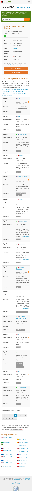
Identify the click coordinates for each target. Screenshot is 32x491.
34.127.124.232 (7, 462)
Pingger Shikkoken (20, 268)
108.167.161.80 (7, 456)
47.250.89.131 (23, 460)
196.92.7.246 (22, 467)
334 (13, 418)
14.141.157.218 (23, 451)
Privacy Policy (26, 479)
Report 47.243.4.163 (16, 68)
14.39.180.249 (7, 467)
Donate (18, 483)
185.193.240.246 (23, 442)
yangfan (21, 155)
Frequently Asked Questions (18, 482)
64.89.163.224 (23, 439)
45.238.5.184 (6, 442)
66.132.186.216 (23, 448)
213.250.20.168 (7, 454)
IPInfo (11, 65)
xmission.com (23, 221)
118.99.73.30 (22, 445)
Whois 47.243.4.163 (16, 72)
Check (27, 19)
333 (9, 418)
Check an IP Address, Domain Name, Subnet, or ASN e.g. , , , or (14, 14)
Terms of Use (17, 479)
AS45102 (15, 48)
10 (3, 418)
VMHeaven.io (23, 134)
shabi (20, 200)
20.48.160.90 (22, 463)
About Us (7, 482)
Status (13, 483)
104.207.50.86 (23, 457)
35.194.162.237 (7, 450)
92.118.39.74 (6, 448)
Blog (3, 482)
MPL (19, 99)
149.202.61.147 (23, 454)
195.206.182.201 (7, 438)
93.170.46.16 (6, 460)
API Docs (27, 482)
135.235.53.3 (6, 444)
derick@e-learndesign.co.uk (21, 317)
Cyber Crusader (22, 177)
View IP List (27, 478)
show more (26, 236)
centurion (22, 244)
